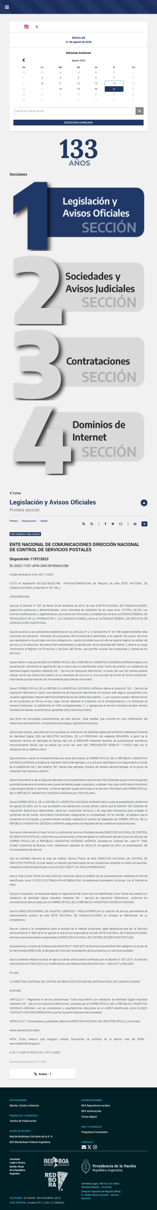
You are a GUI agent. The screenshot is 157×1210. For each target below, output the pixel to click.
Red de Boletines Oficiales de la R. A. (31, 1136)
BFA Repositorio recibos (95, 1105)
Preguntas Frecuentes (94, 1132)
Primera (14, 520)
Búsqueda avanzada (78, 122)
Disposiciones (29, 520)
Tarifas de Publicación (23, 1121)
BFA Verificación (91, 1111)
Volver (16, 493)
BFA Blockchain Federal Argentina (30, 1142)
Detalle (43, 520)
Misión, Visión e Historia (24, 1105)
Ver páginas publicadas (25, 534)
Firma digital (89, 1116)
